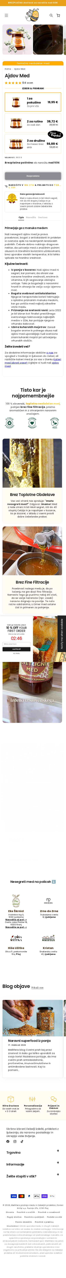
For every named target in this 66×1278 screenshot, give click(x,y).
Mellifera (15, 1205)
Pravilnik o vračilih (26, 1212)
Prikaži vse (38, 987)
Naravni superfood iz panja (29, 1041)
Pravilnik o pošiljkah (34, 1217)
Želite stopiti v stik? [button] (21, 1176)
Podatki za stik (54, 1217)
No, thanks (16, 653)
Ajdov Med (19, 69)
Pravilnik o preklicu (44, 1222)
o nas (50, 352)
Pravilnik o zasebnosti (49, 1212)
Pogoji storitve (14, 1217)
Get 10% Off (16, 649)
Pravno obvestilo (23, 1222)
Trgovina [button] (13, 1152)
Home (8, 69)
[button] (6, 15)
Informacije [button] (15, 1164)
